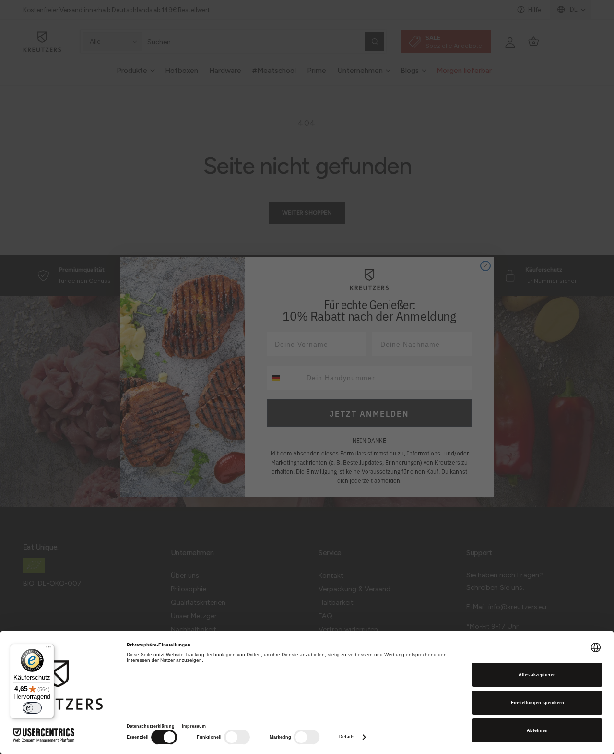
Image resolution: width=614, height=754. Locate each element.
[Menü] (48, 649)
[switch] (32, 708)
